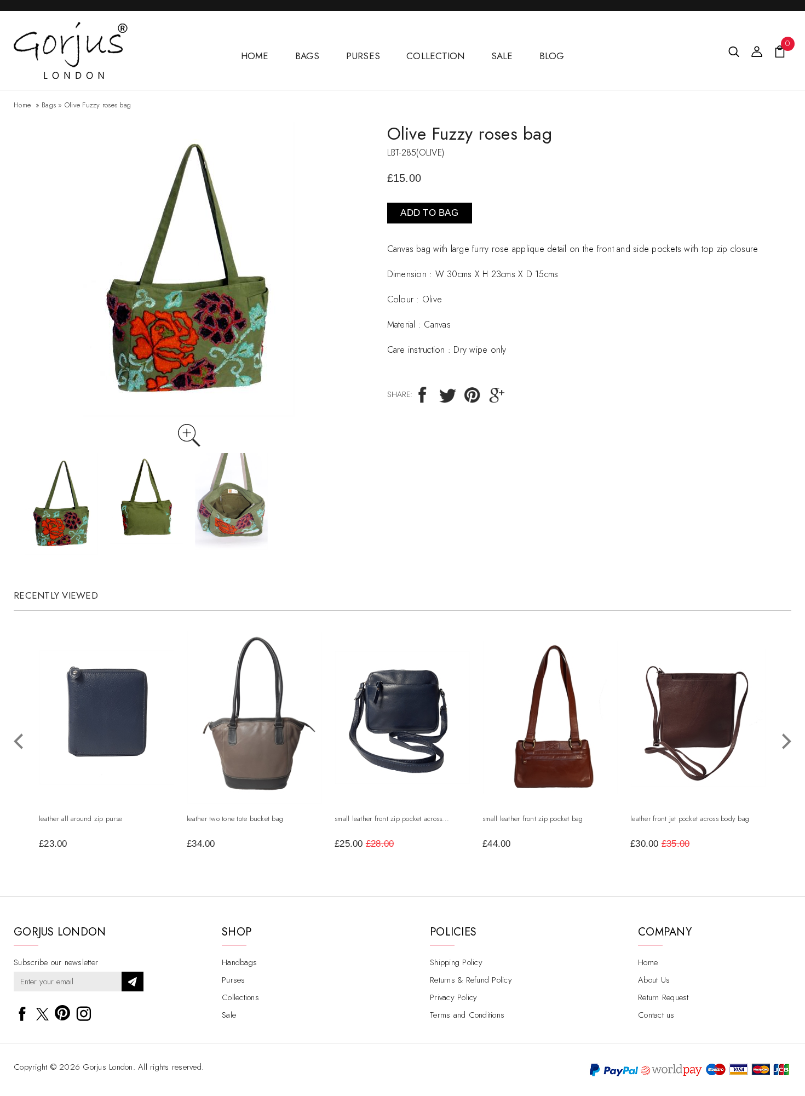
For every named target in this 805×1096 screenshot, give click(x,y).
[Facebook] (423, 394)
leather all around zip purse (80, 818)
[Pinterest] (472, 394)
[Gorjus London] (71, 28)
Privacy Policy (454, 997)
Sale (502, 55)
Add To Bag (429, 213)
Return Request (663, 997)
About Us (654, 980)
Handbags (239, 962)
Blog (552, 55)
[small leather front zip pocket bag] (550, 647)
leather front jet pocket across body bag (689, 818)
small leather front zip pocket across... (392, 818)
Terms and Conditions (467, 1015)
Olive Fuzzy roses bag (98, 105)
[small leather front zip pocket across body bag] (402, 657)
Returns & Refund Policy (471, 980)
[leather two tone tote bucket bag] (254, 638)
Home (22, 105)
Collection (435, 55)
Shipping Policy (456, 962)
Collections (240, 997)
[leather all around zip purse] (106, 656)
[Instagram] (84, 1011)
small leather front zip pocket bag (532, 818)
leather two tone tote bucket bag (235, 818)
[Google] (496, 394)
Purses (363, 55)
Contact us (656, 1015)
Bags (307, 55)
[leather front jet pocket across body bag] (698, 655)
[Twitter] (447, 394)
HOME (255, 55)
